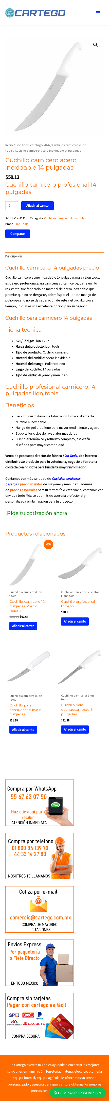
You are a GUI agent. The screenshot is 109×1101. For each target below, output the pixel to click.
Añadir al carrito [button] (23, 626)
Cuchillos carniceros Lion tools (64, 218)
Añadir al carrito (37, 205)
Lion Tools (21, 224)
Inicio (9, 145)
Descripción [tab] (13, 256)
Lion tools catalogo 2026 (32, 145)
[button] (95, 44)
